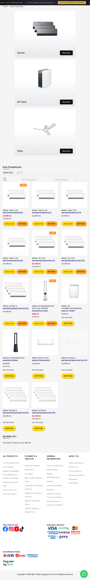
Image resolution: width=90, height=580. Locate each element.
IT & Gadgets (8, 467)
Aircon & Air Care (10, 490)
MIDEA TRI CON (38, 258)
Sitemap (50, 489)
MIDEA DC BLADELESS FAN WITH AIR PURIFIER (43, 307)
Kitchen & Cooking (10, 478)
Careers (50, 481)
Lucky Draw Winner (54, 485)
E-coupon (29, 474)
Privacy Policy (52, 470)
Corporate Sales (9, 494)
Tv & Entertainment (11, 463)
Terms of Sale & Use (55, 465)
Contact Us (73, 467)
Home (5, 6)
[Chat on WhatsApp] (84, 574)
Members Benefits (76, 475)
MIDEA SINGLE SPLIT (40, 358)
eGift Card (29, 470)
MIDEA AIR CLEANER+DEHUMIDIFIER (71, 307)
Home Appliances (10, 474)
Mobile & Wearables (11, 471)
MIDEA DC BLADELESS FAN (13, 358)
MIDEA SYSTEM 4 (10, 306)
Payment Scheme (32, 465)
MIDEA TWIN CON (10, 210)
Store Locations (75, 471)
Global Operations (76, 463)
